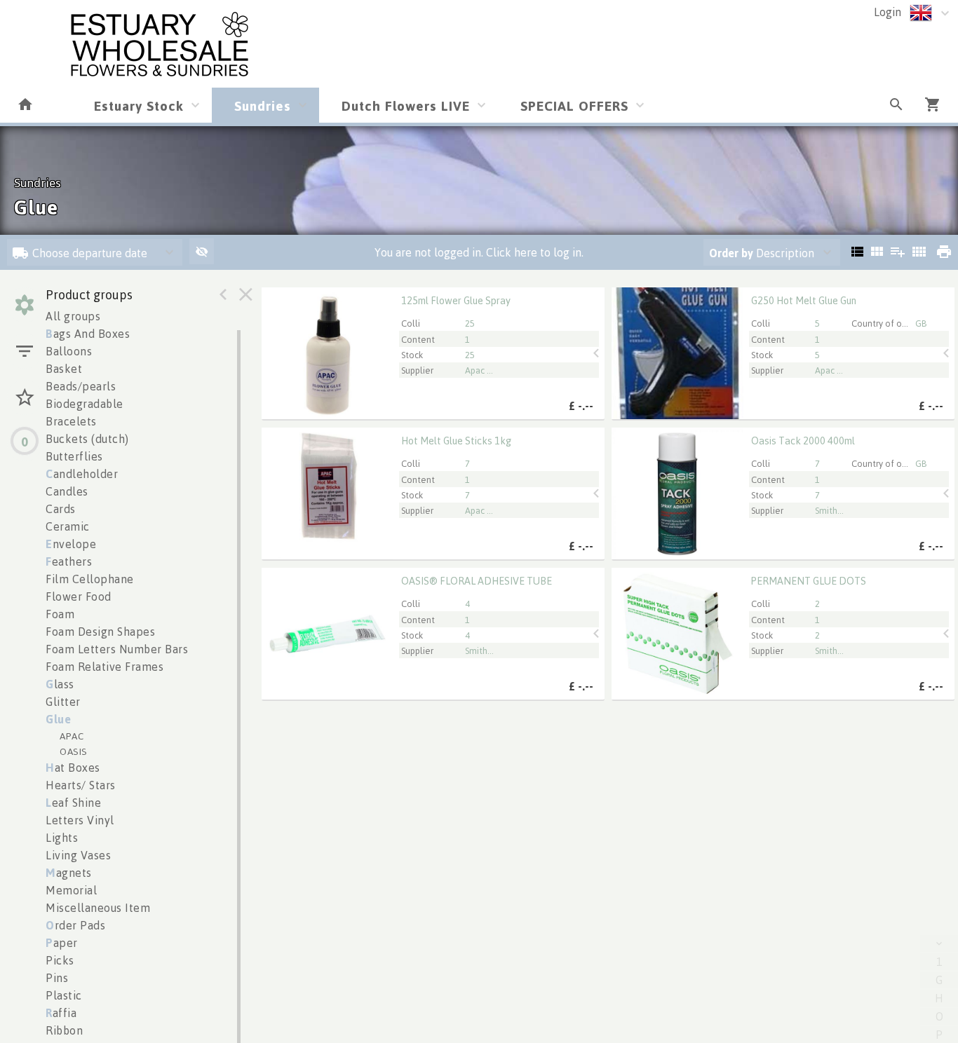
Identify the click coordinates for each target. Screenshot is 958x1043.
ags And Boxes (88, 334)
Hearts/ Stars (81, 785)
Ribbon (64, 1030)
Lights (62, 838)
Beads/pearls (81, 386)
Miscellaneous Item (98, 908)
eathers (69, 561)
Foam (60, 614)
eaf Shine (73, 803)
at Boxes (73, 768)
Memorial (71, 890)
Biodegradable (84, 404)
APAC (71, 736)
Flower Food (79, 596)
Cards (61, 509)
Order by (731, 253)
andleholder (82, 474)
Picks (60, 960)
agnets (69, 873)
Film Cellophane (90, 579)
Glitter (63, 702)
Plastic (64, 995)
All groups (73, 316)
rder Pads (75, 925)
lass (60, 684)
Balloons (69, 351)
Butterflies (74, 456)
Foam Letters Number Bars (117, 649)
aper (62, 943)
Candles (67, 491)
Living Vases (78, 855)
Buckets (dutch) (87, 439)
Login (887, 12)
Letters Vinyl (80, 820)
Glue (58, 719)
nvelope (71, 544)
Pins (57, 978)
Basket (64, 369)
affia (61, 1013)
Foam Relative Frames (104, 667)
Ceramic (68, 526)
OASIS (74, 751)
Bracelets (71, 421)
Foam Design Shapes (100, 632)
